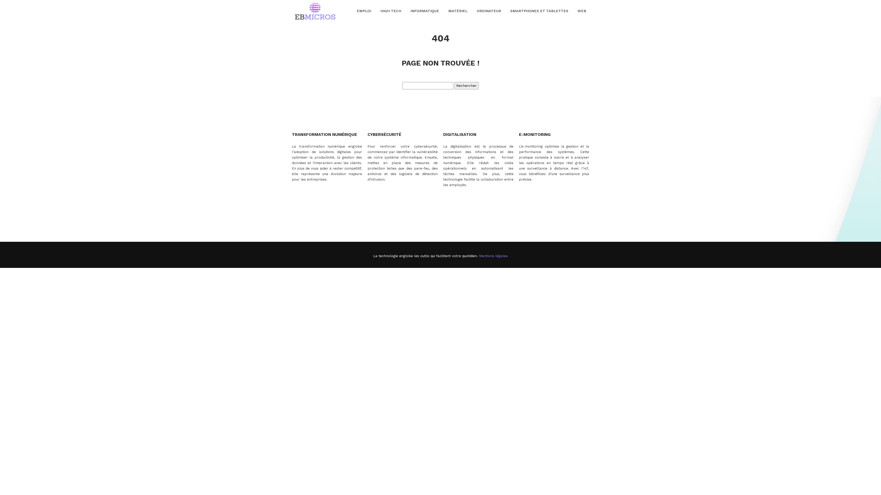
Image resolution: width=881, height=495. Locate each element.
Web (581, 11)
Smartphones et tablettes (539, 11)
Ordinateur (489, 11)
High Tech (390, 11)
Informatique (424, 11)
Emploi (364, 11)
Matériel (458, 11)
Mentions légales (493, 256)
